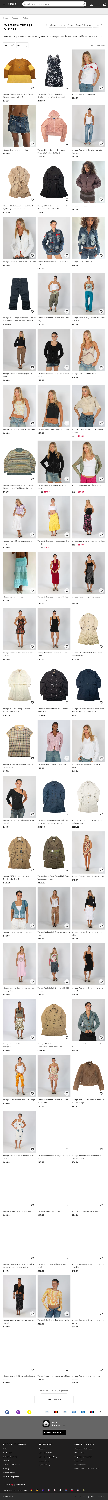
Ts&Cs (92, 1496)
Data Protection (9, 1472)
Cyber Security (44, 1464)
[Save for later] (32, 88)
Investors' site (44, 1461)
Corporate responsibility (48, 1457)
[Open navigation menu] (4, 4)
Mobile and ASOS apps (83, 1449)
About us (42, 1449)
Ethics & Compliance (11, 1476)
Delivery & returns (10, 1457)
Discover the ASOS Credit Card (86, 1468)
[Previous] (46, 25)
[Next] (101, 25)
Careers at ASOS (45, 1453)
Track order (7, 1453)
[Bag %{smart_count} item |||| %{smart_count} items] (104, 4)
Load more (54, 1399)
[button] (31, 1490)
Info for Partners (80, 1464)
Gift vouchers (79, 1453)
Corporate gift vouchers (83, 1457)
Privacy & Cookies (81, 1496)
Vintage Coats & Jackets (79, 25)
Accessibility (101, 1496)
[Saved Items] (98, 4)
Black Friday (79, 1461)
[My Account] (91, 4)
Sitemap (6, 1468)
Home (5, 18)
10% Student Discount (11, 1464)
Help (5, 1449)
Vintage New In (57, 25)
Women (15, 18)
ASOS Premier (8, 1461)
